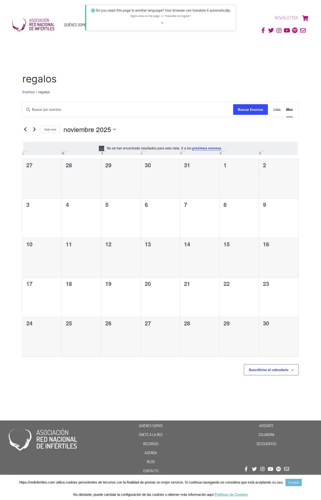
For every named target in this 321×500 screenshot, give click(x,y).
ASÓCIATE (266, 425)
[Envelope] (302, 30)
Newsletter (286, 17)
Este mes (50, 129)
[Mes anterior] (25, 129)
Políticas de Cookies (231, 494)
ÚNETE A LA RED (151, 434)
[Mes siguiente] (34, 129)
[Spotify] (294, 30)
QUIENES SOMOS (151, 425)
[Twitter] (271, 30)
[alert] (160, 148)
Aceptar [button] (293, 482)
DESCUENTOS (266, 443)
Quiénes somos (76, 24)
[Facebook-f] (263, 30)
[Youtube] (287, 30)
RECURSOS (151, 443)
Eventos (28, 92)
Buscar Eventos (250, 109)
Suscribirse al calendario (269, 369)
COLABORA (266, 434)
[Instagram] (279, 30)
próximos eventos (206, 148)
